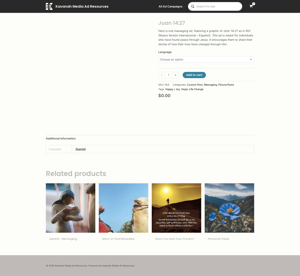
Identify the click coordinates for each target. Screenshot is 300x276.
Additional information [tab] (61, 138)
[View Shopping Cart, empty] (251, 6)
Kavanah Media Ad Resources (82, 6)
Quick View (70, 229)
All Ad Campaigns (170, 6)
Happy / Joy (172, 89)
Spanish (81, 149)
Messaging (210, 84)
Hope (184, 89)
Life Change (196, 89)
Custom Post (195, 84)
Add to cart (194, 75)
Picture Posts (226, 84)
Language (165, 52)
